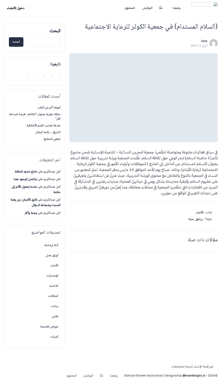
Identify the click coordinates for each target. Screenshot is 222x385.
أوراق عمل (52, 255)
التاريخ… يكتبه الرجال (47, 132)
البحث (55, 30)
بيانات (54, 306)
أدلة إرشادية (51, 245)
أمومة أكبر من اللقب (49, 107)
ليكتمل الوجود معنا (25, 179)
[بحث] (35, 8)
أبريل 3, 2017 (199, 45)
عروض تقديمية (49, 326)
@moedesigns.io (194, 375)
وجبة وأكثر (31, 213)
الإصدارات (52, 275)
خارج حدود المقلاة (26, 171)
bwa (204, 41)
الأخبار (200, 212)
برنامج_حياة (195, 219)
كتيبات (54, 336)
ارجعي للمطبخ (52, 139)
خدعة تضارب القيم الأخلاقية (43, 125)
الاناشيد (53, 286)
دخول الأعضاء (15, 8)
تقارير (55, 316)
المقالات (53, 296)
